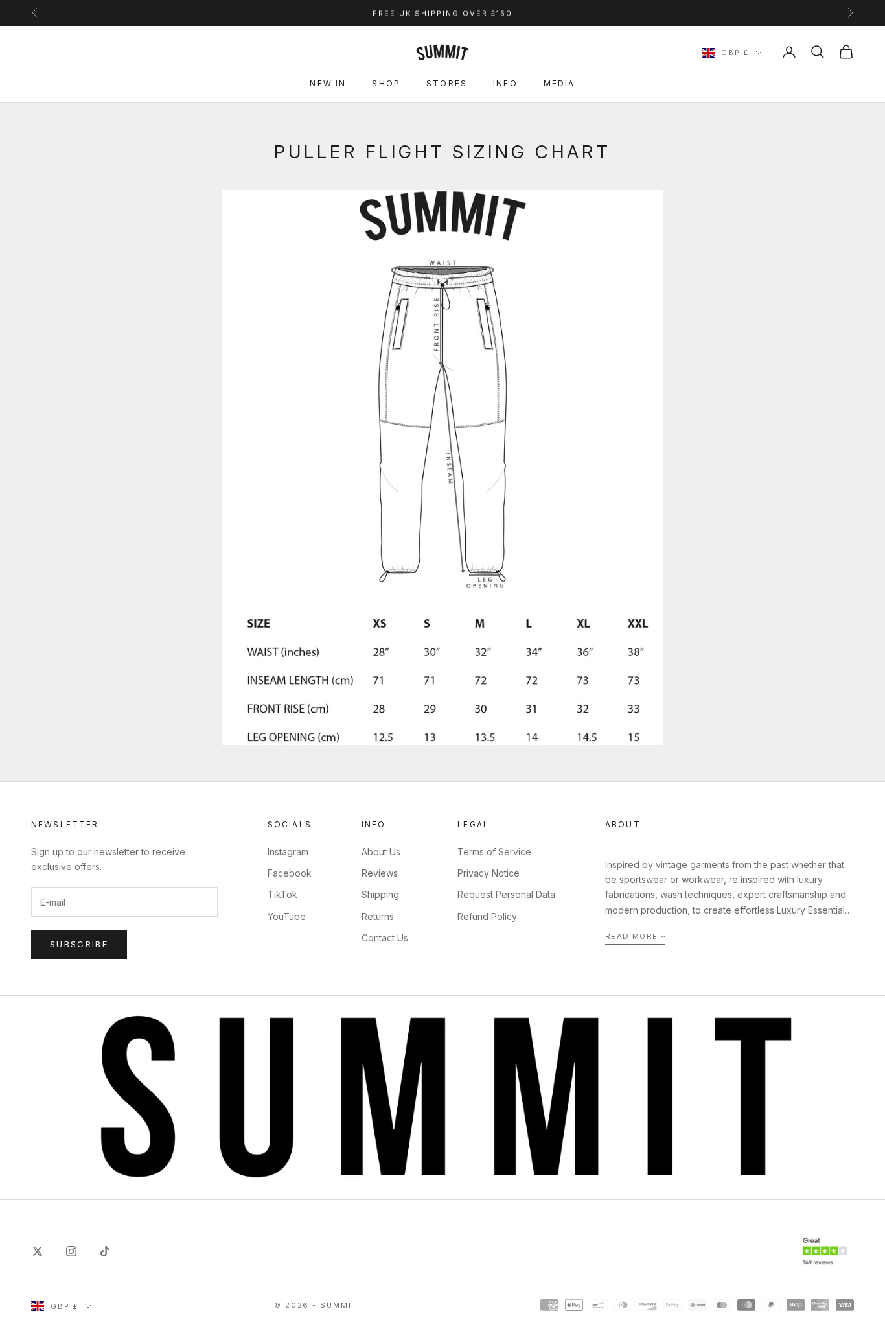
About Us (381, 851)
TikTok (282, 894)
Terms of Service (494, 851)
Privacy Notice (488, 872)
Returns (378, 916)
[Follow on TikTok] (104, 1251)
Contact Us (385, 937)
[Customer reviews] (825, 1251)
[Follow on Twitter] (37, 1251)
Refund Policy (487, 916)
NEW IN (328, 83)
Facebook (290, 872)
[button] (635, 937)
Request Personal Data (506, 894)
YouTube (287, 916)
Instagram (288, 851)
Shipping (380, 894)
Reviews (380, 872)
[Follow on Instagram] (71, 1251)
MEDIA (559, 83)
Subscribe (79, 944)
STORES (446, 83)
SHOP (386, 83)
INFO (505, 83)
